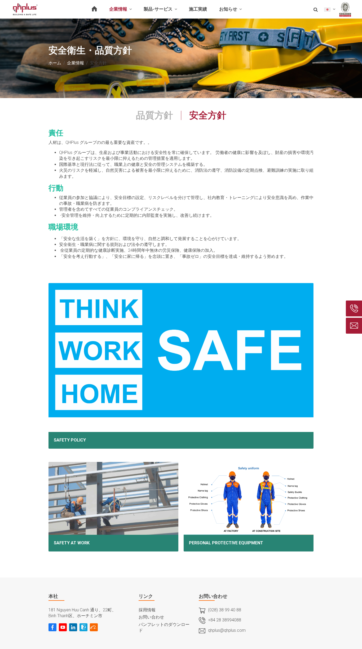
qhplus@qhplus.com (227, 630)
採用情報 (147, 609)
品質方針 (154, 115)
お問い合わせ (151, 617)
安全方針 (207, 115)
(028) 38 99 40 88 (224, 609)
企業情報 (75, 62)
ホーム (54, 62)
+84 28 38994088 (224, 619)
